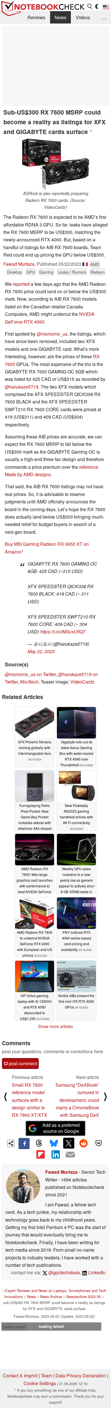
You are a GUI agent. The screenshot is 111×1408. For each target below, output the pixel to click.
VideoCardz (82, 681)
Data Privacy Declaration (81, 1375)
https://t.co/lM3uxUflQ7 (62, 631)
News (60, 17)
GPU (30, 272)
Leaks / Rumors (72, 272)
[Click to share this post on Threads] (39, 1143)
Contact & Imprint (20, 1375)
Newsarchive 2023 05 (83, 1296)
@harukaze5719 (21, 386)
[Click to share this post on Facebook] (23, 1143)
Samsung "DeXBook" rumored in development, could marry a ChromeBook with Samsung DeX (77, 1100)
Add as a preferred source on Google (61, 1128)
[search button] (89, 6)
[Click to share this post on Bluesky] (53, 1143)
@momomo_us (52, 333)
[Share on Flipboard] (40, 1154)
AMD (94, 264)
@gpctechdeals (63, 1272)
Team (46, 1375)
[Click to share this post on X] (68, 1143)
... (104, 17)
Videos (83, 17)
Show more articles (55, 1026)
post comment (22, 1063)
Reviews (36, 17)
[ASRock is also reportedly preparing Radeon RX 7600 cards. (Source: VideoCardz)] (55, 164)
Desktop (14, 272)
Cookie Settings (40, 1383)
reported (21, 284)
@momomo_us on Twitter (30, 674)
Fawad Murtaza (18, 264)
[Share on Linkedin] (55, 1154)
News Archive (51, 1296)
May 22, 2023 (41, 651)
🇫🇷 (85, 264)
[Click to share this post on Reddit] (83, 1143)
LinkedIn (96, 1272)
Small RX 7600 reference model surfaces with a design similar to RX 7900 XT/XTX (29, 1100)
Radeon (98, 272)
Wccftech (29, 681)
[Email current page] (70, 1154)
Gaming (46, 272)
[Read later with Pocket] (98, 1143)
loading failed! (14, 1327)
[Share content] (11, 1143)
